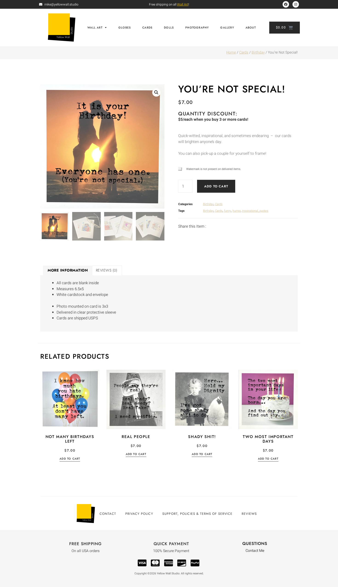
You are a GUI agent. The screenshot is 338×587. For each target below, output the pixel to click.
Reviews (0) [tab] (106, 270)
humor (236, 211)
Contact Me (255, 550)
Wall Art (182, 4)
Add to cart (216, 186)
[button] (156, 92)
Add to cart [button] (70, 459)
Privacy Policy (139, 513)
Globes (124, 28)
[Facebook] (286, 4)
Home (231, 52)
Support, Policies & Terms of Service (197, 513)
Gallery (227, 28)
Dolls (169, 28)
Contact (108, 513)
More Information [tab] (68, 270)
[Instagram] (295, 4)
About (251, 28)
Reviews (249, 513)
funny (227, 211)
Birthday (258, 52)
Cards (147, 28)
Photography (197, 28)
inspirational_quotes (255, 211)
